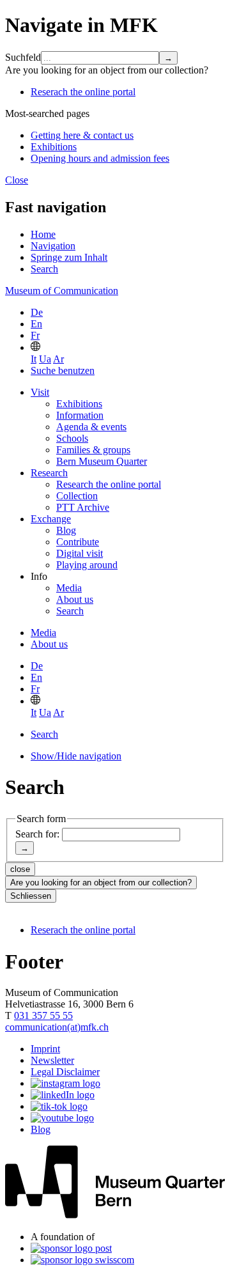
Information (79, 415)
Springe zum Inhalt (69, 257)
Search (44, 268)
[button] (35, 347)
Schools (72, 438)
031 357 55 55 (43, 1015)
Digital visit (79, 553)
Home (43, 234)
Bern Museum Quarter (101, 461)
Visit (40, 392)
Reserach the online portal (83, 91)
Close (16, 180)
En (36, 323)
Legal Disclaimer (65, 1071)
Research (49, 472)
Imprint (45, 1048)
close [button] (20, 869)
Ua (45, 359)
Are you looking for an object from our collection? (101, 882)
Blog (66, 530)
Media (69, 587)
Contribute (77, 541)
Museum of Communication (61, 290)
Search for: (37, 834)
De (37, 312)
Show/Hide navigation (76, 756)
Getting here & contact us (82, 135)
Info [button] (39, 576)
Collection (77, 495)
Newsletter (52, 1060)
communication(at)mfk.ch (57, 1027)
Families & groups (93, 449)
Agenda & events (91, 426)
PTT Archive (82, 507)
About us (74, 599)
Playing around (87, 564)
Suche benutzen (63, 370)
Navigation (53, 245)
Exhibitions (54, 146)
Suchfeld (23, 57)
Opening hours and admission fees (100, 158)
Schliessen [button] (30, 896)
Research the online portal (108, 484)
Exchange (51, 518)
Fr (35, 335)
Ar (58, 359)
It (33, 359)
